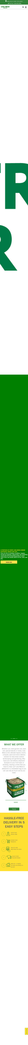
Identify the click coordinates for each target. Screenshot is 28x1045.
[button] (12, 738)
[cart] (23, 7)
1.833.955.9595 (17, 3)
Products (14, 809)
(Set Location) (20, 1)
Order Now (9, 562)
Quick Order (26, 1031)
